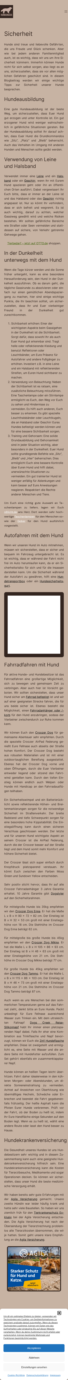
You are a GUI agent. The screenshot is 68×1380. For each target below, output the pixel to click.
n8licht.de (10, 512)
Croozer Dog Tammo (24, 973)
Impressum (55, 1375)
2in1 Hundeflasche (52, 1040)
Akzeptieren (34, 1348)
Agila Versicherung (24, 1199)
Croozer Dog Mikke (45, 942)
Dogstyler (57, 893)
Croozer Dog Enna (27, 911)
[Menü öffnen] (66, 11)
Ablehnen (34, 1357)
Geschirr (29, 180)
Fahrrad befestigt (37, 697)
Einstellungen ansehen (34, 1367)
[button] (59, 1313)
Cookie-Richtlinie (16, 1375)
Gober (21, 521)
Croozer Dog (44, 732)
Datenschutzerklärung (37, 1375)
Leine (40, 176)
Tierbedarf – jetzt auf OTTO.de (27, 243)
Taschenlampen (24, 516)
